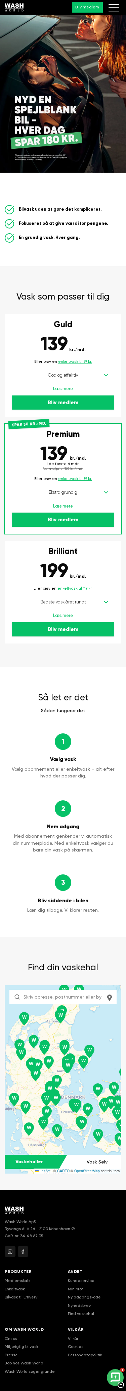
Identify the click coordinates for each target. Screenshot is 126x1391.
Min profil (76, 1289)
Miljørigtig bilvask (21, 1346)
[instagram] (10, 1251)
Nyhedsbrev (79, 1305)
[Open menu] (113, 7)
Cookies (75, 1346)
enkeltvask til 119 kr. (74, 588)
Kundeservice (81, 1280)
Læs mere (63, 388)
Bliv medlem (87, 7)
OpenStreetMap (87, 1170)
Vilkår (73, 1338)
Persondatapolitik (85, 1355)
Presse (11, 1355)
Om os (11, 1338)
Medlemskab (17, 1280)
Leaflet (44, 1170)
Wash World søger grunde (30, 1371)
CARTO (63, 1170)
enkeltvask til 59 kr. (75, 361)
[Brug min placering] (109, 997)
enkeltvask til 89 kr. (75, 479)
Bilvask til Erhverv (21, 1297)
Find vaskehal (81, 1313)
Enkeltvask (15, 1289)
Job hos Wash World (24, 1363)
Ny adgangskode (84, 1297)
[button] (44, 1048)
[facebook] (23, 1251)
